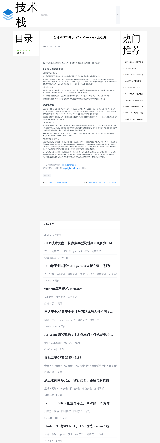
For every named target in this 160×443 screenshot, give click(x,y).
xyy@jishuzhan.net (72, 168)
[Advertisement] (26, 88)
